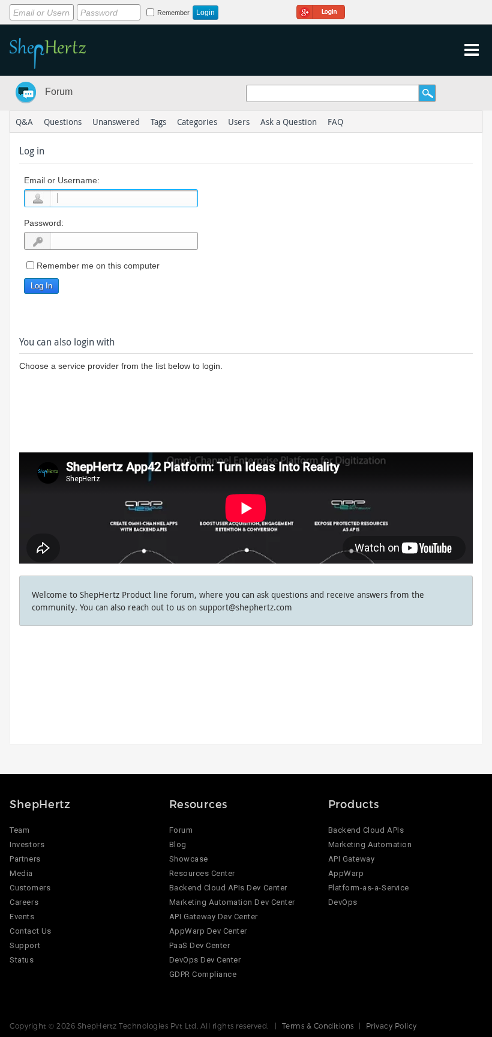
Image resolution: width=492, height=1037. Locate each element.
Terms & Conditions (318, 1025)
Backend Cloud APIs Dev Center (228, 887)
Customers (30, 887)
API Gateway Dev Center (213, 916)
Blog (178, 844)
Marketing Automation (370, 844)
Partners (25, 858)
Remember (173, 12)
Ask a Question (288, 121)
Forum (59, 92)
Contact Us (30, 930)
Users (239, 121)
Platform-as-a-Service (368, 887)
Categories (197, 121)
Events (22, 916)
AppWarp (346, 873)
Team (19, 830)
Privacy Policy (391, 1025)
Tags (158, 121)
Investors (27, 844)
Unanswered (116, 121)
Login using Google (320, 10)
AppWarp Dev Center (208, 930)
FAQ (335, 121)
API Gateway (351, 858)
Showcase (188, 858)
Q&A (24, 121)
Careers (24, 902)
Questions (63, 121)
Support (25, 945)
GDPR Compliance (203, 974)
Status (22, 959)
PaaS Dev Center (199, 945)
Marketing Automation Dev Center (232, 902)
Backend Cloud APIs (366, 830)
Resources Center (202, 873)
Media (21, 873)
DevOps (343, 902)
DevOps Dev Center (205, 959)
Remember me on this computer (98, 265)
